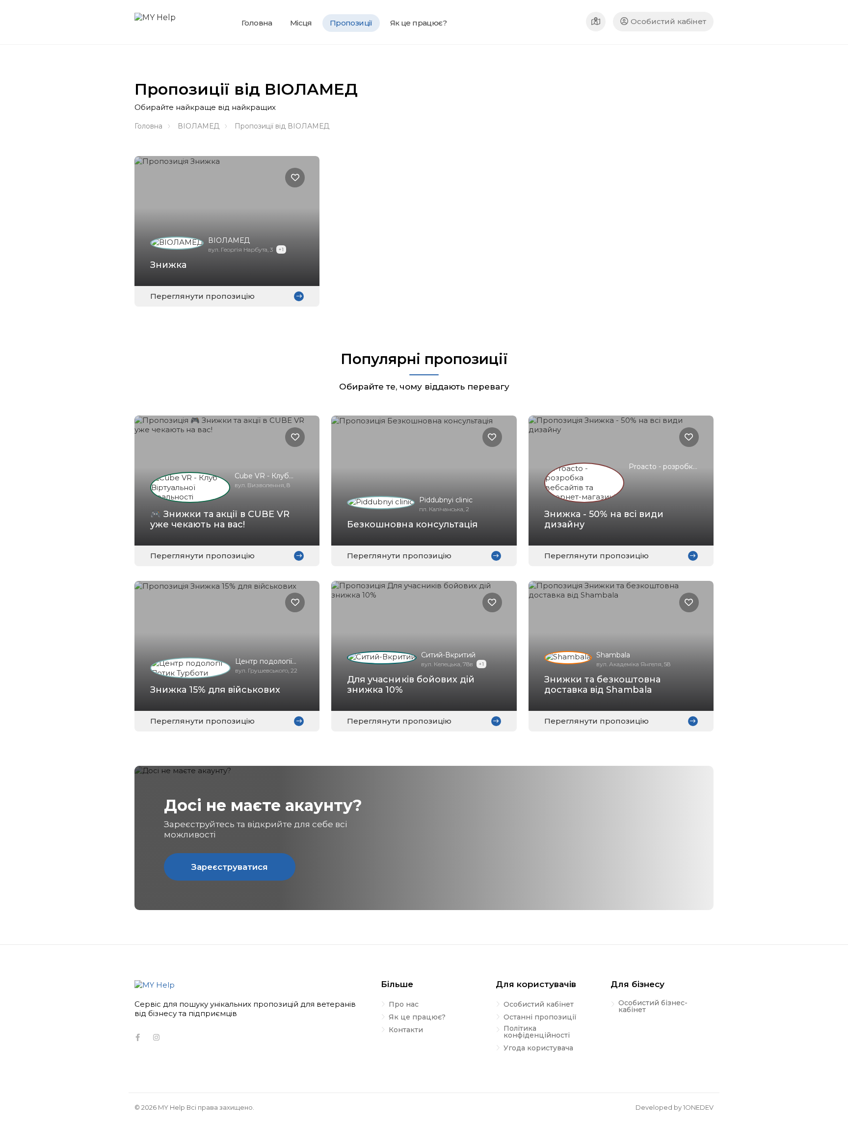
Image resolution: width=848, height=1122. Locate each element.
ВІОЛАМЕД (198, 126)
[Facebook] (137, 1037)
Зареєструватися (229, 867)
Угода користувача (538, 1048)
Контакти (406, 1030)
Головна (148, 126)
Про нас (404, 1005)
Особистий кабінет (668, 21)
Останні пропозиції (540, 1017)
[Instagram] (156, 1037)
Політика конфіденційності (537, 1032)
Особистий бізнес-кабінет (653, 1006)
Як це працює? (417, 1017)
